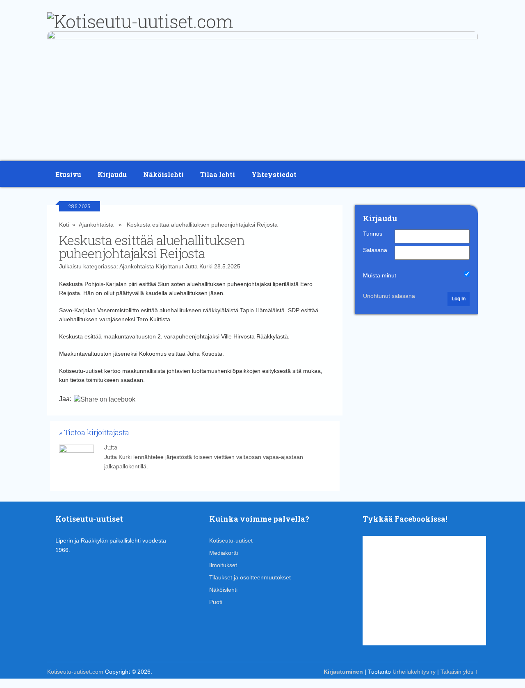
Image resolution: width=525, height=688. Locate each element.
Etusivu (68, 174)
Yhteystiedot (274, 174)
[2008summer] (262, 37)
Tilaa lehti (217, 174)
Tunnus (372, 233)
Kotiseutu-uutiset (231, 540)
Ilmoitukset (223, 565)
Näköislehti (163, 174)
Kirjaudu (112, 174)
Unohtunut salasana (389, 296)
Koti (64, 224)
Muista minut (379, 275)
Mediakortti (223, 552)
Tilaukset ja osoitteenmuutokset (250, 577)
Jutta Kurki (198, 266)
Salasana (375, 250)
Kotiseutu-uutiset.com (75, 671)
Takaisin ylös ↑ (459, 671)
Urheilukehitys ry (414, 671)
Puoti (215, 602)
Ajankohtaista (96, 224)
